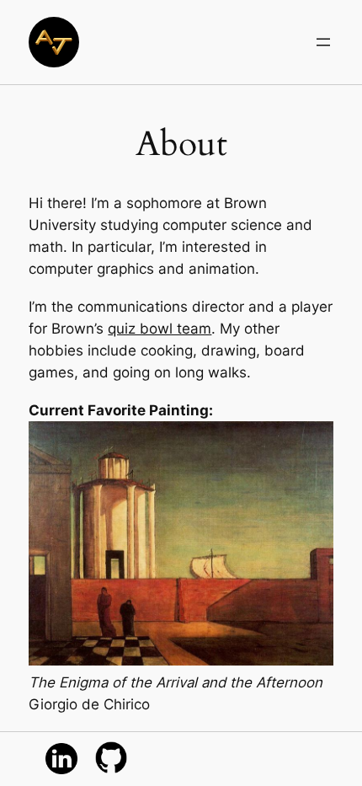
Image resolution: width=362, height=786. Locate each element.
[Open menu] (323, 42)
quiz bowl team (159, 328)
